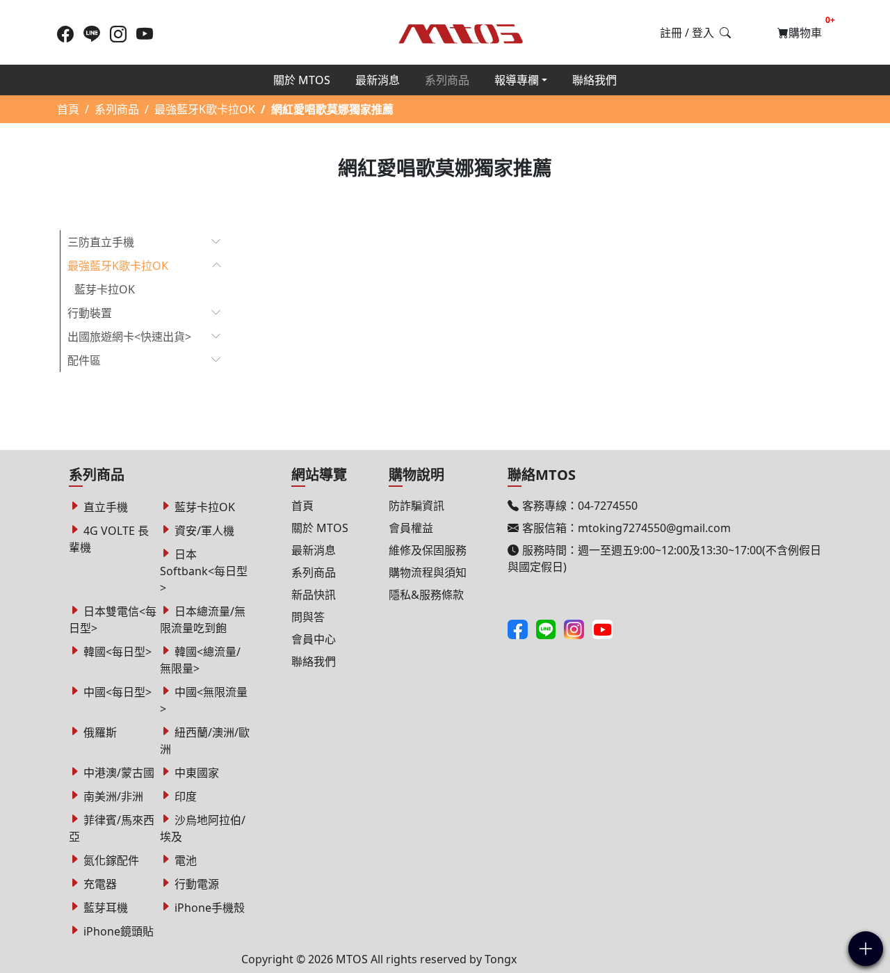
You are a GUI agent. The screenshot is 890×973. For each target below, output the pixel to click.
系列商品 (447, 80)
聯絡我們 (594, 80)
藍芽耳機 (105, 907)
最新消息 (377, 80)
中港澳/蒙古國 (118, 772)
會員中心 (313, 639)
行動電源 (197, 884)
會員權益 (411, 528)
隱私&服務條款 (426, 594)
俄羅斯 (100, 732)
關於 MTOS (301, 80)
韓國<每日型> (117, 651)
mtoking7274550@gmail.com (654, 528)
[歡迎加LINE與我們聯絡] (91, 33)
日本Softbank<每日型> (204, 571)
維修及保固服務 (428, 550)
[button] (865, 948)
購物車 (809, 30)
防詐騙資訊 (416, 505)
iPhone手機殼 (210, 907)
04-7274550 (608, 505)
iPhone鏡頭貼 (118, 931)
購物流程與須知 (428, 572)
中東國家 (197, 772)
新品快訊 (313, 594)
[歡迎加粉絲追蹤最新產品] (118, 33)
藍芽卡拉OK (104, 289)
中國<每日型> (117, 692)
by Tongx (493, 959)
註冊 (671, 32)
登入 (703, 32)
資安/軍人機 (204, 530)
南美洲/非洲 (113, 796)
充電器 (100, 884)
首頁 (68, 109)
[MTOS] (461, 31)
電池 (186, 860)
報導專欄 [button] (516, 80)
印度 (186, 796)
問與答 (308, 617)
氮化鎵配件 (111, 860)
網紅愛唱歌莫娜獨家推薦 (332, 109)
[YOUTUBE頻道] (144, 33)
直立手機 (105, 507)
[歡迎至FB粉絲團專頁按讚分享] (65, 33)
